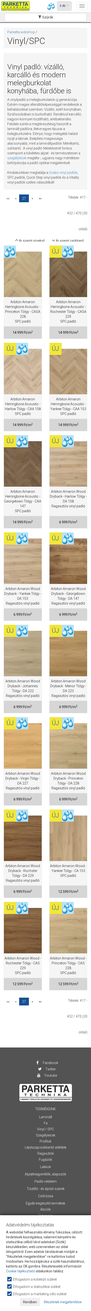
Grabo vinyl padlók (63, 173)
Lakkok (45, 1167)
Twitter (50, 1069)
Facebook (50, 1063)
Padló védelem (45, 1181)
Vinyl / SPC (45, 1129)
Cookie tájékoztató (20, 1271)
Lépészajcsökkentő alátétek (45, 1147)
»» (40, 198)
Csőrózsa (45, 1196)
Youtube (50, 1075)
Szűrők (47, 17)
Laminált (45, 1117)
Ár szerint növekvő (31, 240)
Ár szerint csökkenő (69, 240)
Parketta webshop (21, 32)
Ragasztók (45, 1153)
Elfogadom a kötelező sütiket (34, 1279)
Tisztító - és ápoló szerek (46, 1189)
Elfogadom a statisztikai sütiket (36, 1287)
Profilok (45, 1141)
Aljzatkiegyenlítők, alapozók (45, 1174)
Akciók (45, 1209)
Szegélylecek (45, 1135)
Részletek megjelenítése (63, 1302)
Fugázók (45, 1159)
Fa (46, 1123)
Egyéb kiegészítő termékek (45, 1203)
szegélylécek (16, 158)
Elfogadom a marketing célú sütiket (39, 1294)
